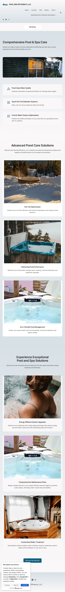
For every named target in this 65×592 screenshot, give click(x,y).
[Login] (60, 12)
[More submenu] (55, 10)
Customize (7, 585)
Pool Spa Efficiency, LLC (20, 4)
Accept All (24, 585)
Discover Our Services (32, 560)
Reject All (16, 585)
